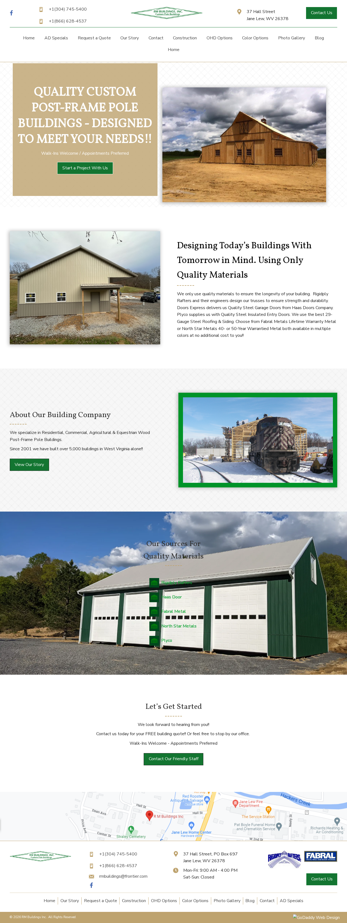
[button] (322, 13)
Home (49, 901)
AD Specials (291, 901)
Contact (267, 901)
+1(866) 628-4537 (68, 21)
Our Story (69, 901)
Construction (134, 901)
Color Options (195, 901)
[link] (29, 38)
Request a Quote (100, 901)
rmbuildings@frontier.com (123, 876)
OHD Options (164, 901)
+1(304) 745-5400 (68, 9)
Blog (250, 901)
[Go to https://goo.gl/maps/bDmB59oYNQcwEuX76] (265, 15)
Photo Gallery (227, 901)
